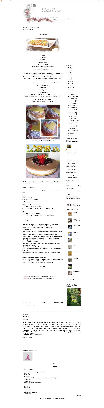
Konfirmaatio (44, 326)
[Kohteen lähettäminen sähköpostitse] (50, 276)
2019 (69, 76)
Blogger (62, 398)
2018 (69, 79)
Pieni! (74, 265)
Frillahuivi (77, 322)
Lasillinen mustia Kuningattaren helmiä (35, 372)
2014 (69, 87)
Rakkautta (26, 373)
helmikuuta (73, 128)
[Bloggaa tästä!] (52, 276)
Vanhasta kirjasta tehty (54, 332)
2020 (69, 74)
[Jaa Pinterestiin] (55, 276)
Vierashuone (76, 232)
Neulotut (55, 328)
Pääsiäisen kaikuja (27, 29)
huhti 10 (73, 118)
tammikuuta (73, 130)
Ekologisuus (69, 322)
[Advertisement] (42, 291)
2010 (69, 135)
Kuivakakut (41, 278)
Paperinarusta (74, 328)
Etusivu (43, 302)
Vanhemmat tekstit (58, 302)
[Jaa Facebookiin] (54, 276)
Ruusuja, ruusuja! (75, 213)
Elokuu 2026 (27, 387)
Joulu (39, 324)
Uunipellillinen (40, 332)
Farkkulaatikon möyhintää (30, 392)
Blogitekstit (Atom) (30, 305)
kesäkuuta (72, 107)
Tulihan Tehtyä (28, 381)
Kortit (52, 326)
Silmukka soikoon (29, 391)
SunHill (49, 330)
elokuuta (72, 103)
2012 (69, 92)
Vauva (66, 332)
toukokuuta (73, 109)
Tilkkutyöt (65, 330)
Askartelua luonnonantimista (46, 322)
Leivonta (47, 278)
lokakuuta (72, 98)
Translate (77, 198)
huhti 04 (73, 123)
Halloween (33, 324)
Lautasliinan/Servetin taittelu (70, 326)
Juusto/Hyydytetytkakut (33, 278)
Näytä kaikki (78, 395)
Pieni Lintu (27, 386)
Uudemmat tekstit (27, 302)
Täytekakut (29, 332)
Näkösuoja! (76, 258)
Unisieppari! (76, 245)
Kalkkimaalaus (71, 324)
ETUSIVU (56, 366)
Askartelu (27, 322)
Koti (58, 326)
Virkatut (26, 334)
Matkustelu (47, 328)
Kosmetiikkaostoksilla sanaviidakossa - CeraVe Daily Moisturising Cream (41, 377)
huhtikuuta (72, 112)
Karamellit (78, 324)
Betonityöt (61, 322)
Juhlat (48, 324)
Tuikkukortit (71, 330)
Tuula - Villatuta (72, 149)
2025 (69, 70)
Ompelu (64, 328)
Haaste (25, 324)
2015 (69, 85)
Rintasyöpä (42, 330)
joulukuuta (72, 94)
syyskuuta (72, 101)
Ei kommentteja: (44, 276)
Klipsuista (35, 326)
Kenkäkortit (27, 326)
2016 (69, 83)
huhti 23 (73, 116)
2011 (69, 133)
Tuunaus (78, 330)
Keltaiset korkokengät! (76, 219)
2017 (69, 81)
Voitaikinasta (37, 334)
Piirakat (25, 330)
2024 (69, 72)
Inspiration (27, 376)
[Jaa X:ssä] (53, 276)
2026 (69, 67)
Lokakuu (75, 238)
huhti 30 (73, 114)
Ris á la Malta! (76, 252)
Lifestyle (38, 328)
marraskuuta (73, 96)
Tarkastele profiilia (71, 152)
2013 (69, 90)
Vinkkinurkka (75, 332)
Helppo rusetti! (76, 271)
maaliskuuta (73, 126)
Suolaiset (57, 330)
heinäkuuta (73, 105)
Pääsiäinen (51, 278)
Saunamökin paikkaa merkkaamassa (33, 382)
